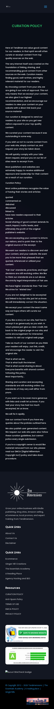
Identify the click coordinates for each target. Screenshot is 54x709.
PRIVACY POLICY (13, 614)
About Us (10, 533)
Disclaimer (10, 543)
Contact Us (11, 538)
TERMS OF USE (12, 604)
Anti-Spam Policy (14, 599)
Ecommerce (11, 558)
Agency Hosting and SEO (17, 578)
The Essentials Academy (17, 568)
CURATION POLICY (14, 594)
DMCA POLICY (12, 609)
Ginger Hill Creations (15, 563)
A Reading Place (13, 573)
